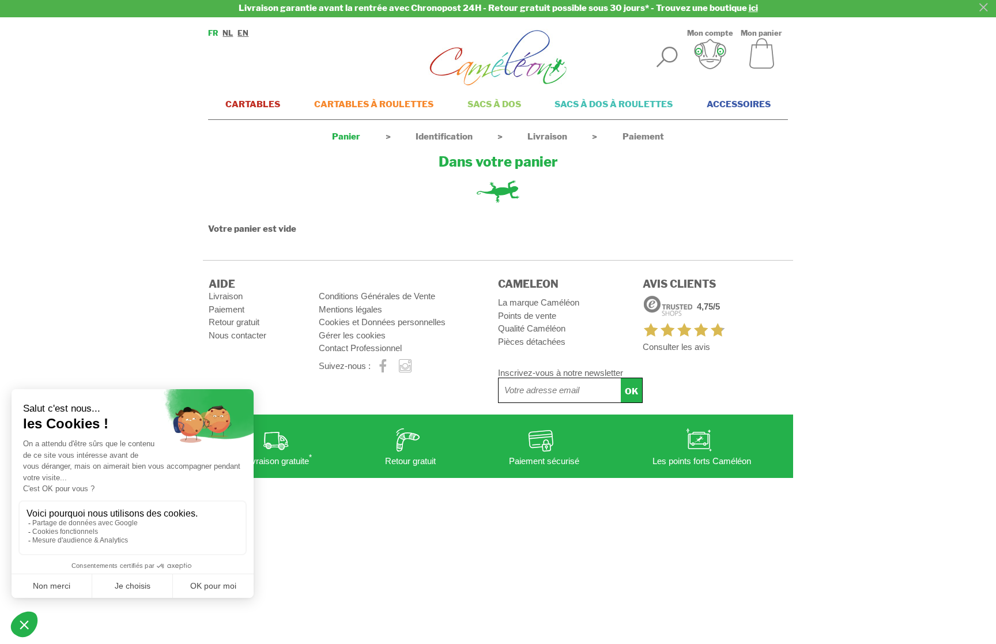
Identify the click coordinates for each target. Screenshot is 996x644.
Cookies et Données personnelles (382, 322)
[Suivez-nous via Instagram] (405, 367)
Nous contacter (237, 335)
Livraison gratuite (278, 460)
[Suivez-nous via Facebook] (383, 367)
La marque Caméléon (538, 302)
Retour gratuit (234, 322)
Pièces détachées (531, 342)
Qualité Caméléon (531, 328)
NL (227, 33)
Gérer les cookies (352, 335)
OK (631, 391)
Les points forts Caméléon (701, 461)
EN (242, 33)
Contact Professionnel (360, 348)
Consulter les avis (676, 347)
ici (753, 8)
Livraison (226, 296)
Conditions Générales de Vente (377, 296)
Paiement (226, 309)
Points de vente (527, 316)
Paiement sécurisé (544, 461)
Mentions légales (350, 309)
